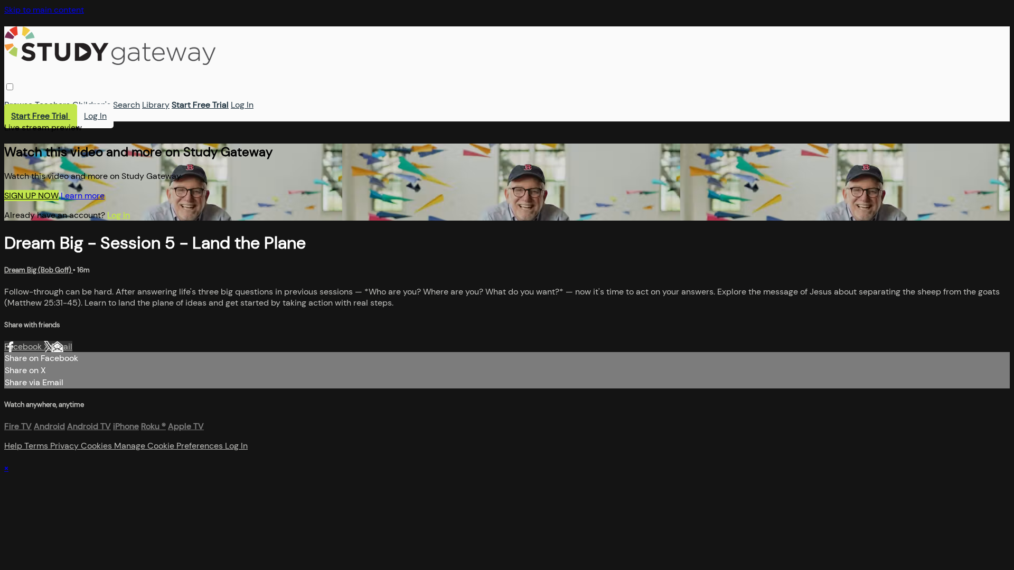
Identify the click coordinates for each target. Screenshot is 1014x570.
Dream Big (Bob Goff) (38, 269)
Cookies (97, 445)
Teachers (52, 104)
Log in (118, 215)
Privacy (65, 445)
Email (61, 346)
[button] (9, 86)
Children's (91, 104)
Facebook (24, 346)
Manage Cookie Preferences (169, 445)
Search (126, 104)
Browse (18, 104)
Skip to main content (44, 9)
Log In (242, 104)
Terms (37, 445)
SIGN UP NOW (31, 195)
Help (14, 445)
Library (156, 104)
